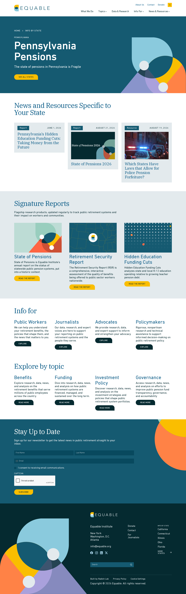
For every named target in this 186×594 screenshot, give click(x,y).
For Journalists (133, 536)
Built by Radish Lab (99, 579)
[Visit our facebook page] (91, 552)
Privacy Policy (119, 579)
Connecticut (164, 534)
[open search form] (170, 5)
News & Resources (158, 11)
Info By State (33, 31)
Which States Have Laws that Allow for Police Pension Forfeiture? (142, 170)
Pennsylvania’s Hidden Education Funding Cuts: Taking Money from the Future (39, 140)
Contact (151, 5)
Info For (138, 11)
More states (161, 552)
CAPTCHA (18, 473)
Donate (161, 5)
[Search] (131, 564)
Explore (23, 344)
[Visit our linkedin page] (101, 552)
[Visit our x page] (106, 552)
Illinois (161, 538)
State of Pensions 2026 (91, 163)
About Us (139, 5)
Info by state (163, 526)
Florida (161, 547)
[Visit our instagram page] (96, 552)
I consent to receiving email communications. (41, 468)
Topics (101, 11)
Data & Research (120, 11)
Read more (24, 403)
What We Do (87, 11)
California (163, 529)
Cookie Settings (138, 579)
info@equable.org (100, 546)
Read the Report (27, 279)
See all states (26, 77)
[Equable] (32, 8)
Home (17, 31)
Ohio (160, 542)
